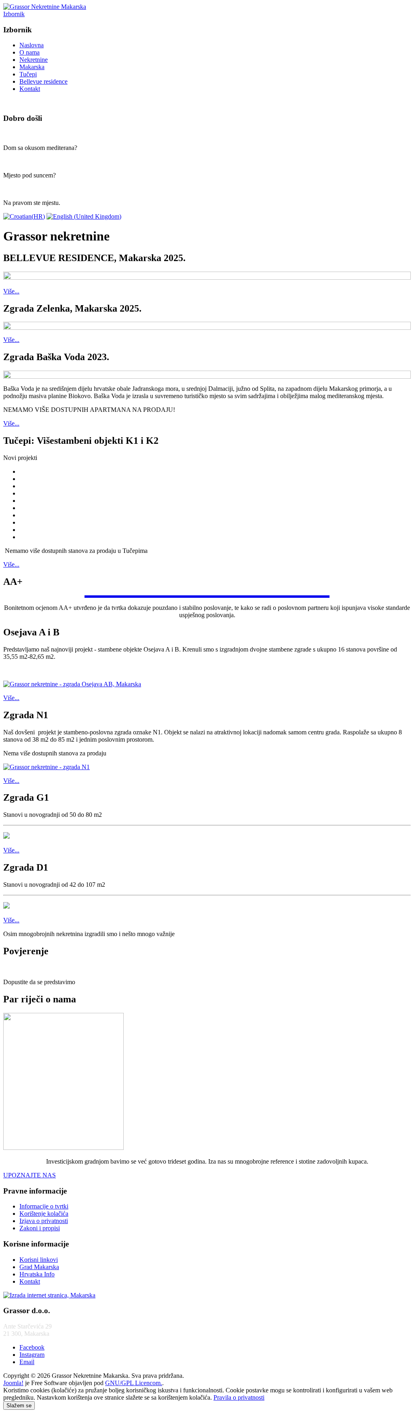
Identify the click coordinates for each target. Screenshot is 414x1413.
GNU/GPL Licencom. (133, 1382)
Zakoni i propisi (39, 1228)
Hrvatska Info (37, 1274)
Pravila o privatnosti (238, 1397)
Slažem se (19, 1405)
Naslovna (31, 45)
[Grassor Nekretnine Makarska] (44, 6)
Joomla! (13, 1382)
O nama (29, 52)
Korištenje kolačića (43, 1213)
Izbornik (14, 14)
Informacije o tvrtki (43, 1206)
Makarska (31, 66)
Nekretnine (33, 59)
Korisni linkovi (38, 1259)
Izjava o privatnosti (43, 1220)
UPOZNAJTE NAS (29, 1175)
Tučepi (28, 74)
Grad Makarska (39, 1266)
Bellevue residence (43, 81)
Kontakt (29, 88)
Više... (11, 291)
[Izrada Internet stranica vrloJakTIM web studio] (49, 1295)
